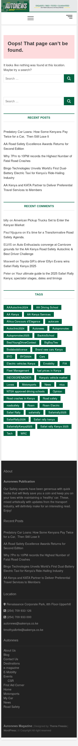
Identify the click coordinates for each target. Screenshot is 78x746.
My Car (8, 698)
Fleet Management (18, 370)
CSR (11, 681)
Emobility (48, 363)
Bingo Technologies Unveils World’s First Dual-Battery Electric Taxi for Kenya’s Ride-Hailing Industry (35, 173)
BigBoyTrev (51, 342)
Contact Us (11, 659)
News (48, 384)
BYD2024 (25, 356)
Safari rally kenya (44, 419)
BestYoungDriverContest (21, 342)
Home (7, 689)
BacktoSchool (45, 335)
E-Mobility (10, 672)
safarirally (34, 412)
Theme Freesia (58, 726)
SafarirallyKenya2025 (19, 426)
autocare (53, 321)
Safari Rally (14, 412)
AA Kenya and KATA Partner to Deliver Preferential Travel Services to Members (37, 580)
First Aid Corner (14, 685)
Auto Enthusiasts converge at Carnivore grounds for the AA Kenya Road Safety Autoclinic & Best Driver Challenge (38, 249)
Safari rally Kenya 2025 (54, 426)
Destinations (12, 663)
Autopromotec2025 (18, 335)
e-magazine (11, 668)
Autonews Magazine (18, 726)
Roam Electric (51, 405)
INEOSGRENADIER (19, 377)
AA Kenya (13, 314)
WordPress (10, 730)
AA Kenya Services (39, 314)
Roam (31, 405)
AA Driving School (47, 307)
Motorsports (29, 384)
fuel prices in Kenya (49, 370)
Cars (42, 356)
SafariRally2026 (16, 419)
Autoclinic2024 (15, 328)
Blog (6, 655)
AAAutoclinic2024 (17, 307)
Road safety (50, 398)
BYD (9, 356)
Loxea (10, 384)
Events (8, 676)
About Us (10, 650)
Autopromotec (60, 328)
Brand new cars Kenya (49, 349)
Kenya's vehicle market (53, 377)
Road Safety (12, 707)
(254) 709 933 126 (18, 610)
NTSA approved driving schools (26, 391)
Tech (9, 433)
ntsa (61, 384)
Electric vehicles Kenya (21, 363)
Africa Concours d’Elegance (23, 321)
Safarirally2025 (57, 412)
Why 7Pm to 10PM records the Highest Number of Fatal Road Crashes (36, 557)
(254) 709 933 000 (18, 617)
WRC (24, 433)
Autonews (38, 328)
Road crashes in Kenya (21, 398)
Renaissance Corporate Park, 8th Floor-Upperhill (38, 604)
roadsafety (13, 405)
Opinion (57, 391)
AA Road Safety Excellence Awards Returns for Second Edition (35, 546)
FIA (65, 363)
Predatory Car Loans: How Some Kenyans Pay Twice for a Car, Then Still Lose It (38, 534)
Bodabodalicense (17, 349)
